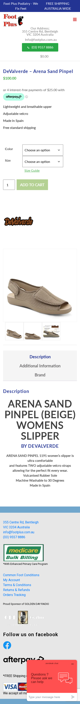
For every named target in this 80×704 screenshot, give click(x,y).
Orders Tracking (14, 595)
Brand (40, 374)
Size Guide (32, 170)
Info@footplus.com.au (41, 39)
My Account (11, 580)
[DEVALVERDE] (18, 221)
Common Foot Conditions (21, 575)
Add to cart (32, 184)
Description (40, 356)
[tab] (40, 356)
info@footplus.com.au (18, 532)
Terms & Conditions (17, 585)
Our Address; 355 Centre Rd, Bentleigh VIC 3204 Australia (40, 31)
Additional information (40, 365)
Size (8, 160)
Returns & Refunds (16, 590)
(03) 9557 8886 (42, 47)
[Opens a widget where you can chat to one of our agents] (52, 680)
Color (9, 149)
